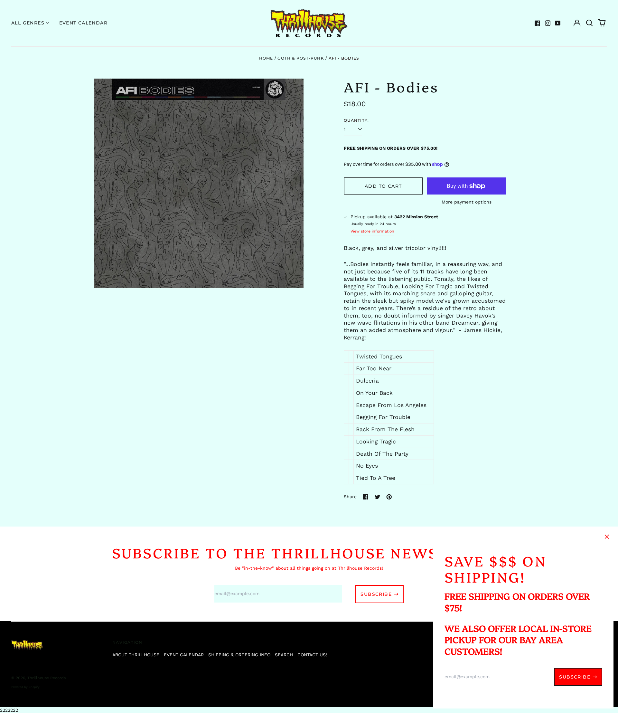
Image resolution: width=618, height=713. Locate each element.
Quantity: (356, 120)
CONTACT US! (312, 654)
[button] (589, 23)
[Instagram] (548, 23)
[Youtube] (558, 23)
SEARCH (284, 654)
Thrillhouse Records (46, 678)
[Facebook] (537, 23)
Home (266, 58)
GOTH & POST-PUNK (300, 58)
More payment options (467, 201)
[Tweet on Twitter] (377, 497)
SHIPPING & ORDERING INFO (239, 654)
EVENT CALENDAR (184, 654)
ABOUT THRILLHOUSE (135, 654)
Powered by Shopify (25, 687)
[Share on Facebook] (366, 497)
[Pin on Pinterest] (389, 497)
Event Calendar (83, 23)
